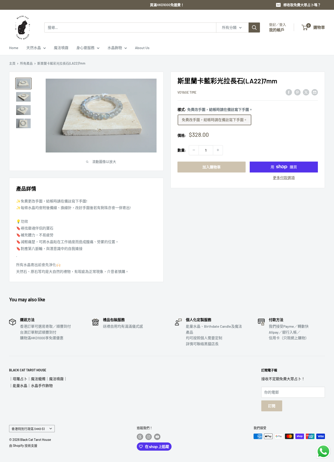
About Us (142, 47)
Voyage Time (186, 92)
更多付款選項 (284, 177)
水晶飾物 (114, 47)
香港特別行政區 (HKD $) (28, 429)
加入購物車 (211, 167)
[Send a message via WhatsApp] (323, 451)
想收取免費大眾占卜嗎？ (302, 5)
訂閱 (271, 406)
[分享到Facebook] (289, 91)
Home (13, 47)
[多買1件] (218, 150)
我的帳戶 (276, 29)
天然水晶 (33, 47)
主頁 (12, 63)
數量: (181, 150)
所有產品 (26, 63)
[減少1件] (194, 150)
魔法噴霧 (61, 47)
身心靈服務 (85, 47)
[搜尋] (254, 27)
